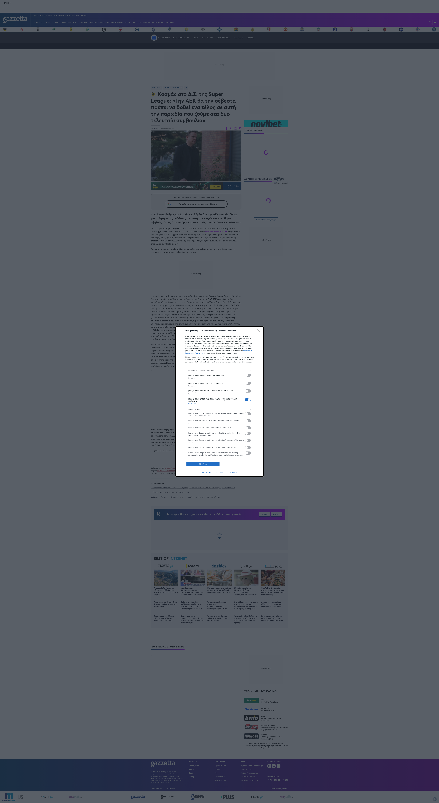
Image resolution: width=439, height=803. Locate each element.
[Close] (259, 331)
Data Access (219, 472)
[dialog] (219, 401)
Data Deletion (206, 472)
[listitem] (219, 370)
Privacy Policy (232, 472)
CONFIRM (203, 464)
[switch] (248, 375)
